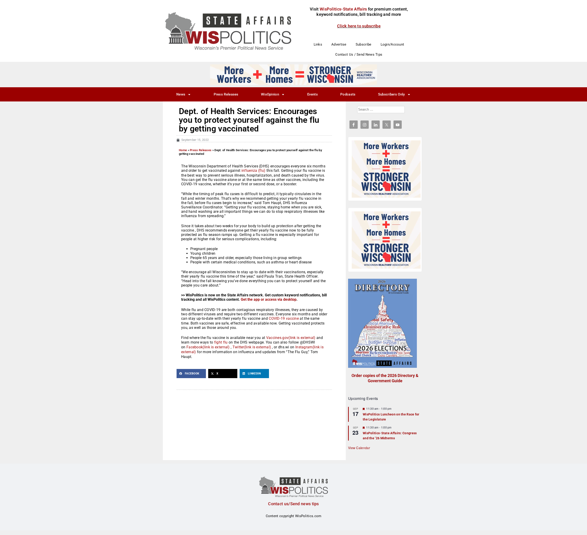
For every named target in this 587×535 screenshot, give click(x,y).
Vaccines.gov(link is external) (291, 338)
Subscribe (363, 44)
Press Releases (226, 94)
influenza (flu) (253, 170)
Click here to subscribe (359, 26)
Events (312, 94)
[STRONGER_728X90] (293, 74)
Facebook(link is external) (208, 347)
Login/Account (392, 44)
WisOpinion (270, 94)
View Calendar (359, 447)
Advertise (338, 44)
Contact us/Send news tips (293, 503)
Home (183, 150)
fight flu (221, 342)
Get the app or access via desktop (268, 299)
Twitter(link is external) (252, 347)
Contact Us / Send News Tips (358, 54)
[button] (191, 373)
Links (318, 44)
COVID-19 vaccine (283, 318)
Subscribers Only (391, 94)
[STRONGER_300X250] (386, 169)
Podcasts (347, 94)
